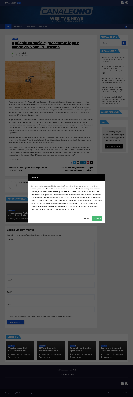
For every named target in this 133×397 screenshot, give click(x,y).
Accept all (97, 218)
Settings (86, 218)
